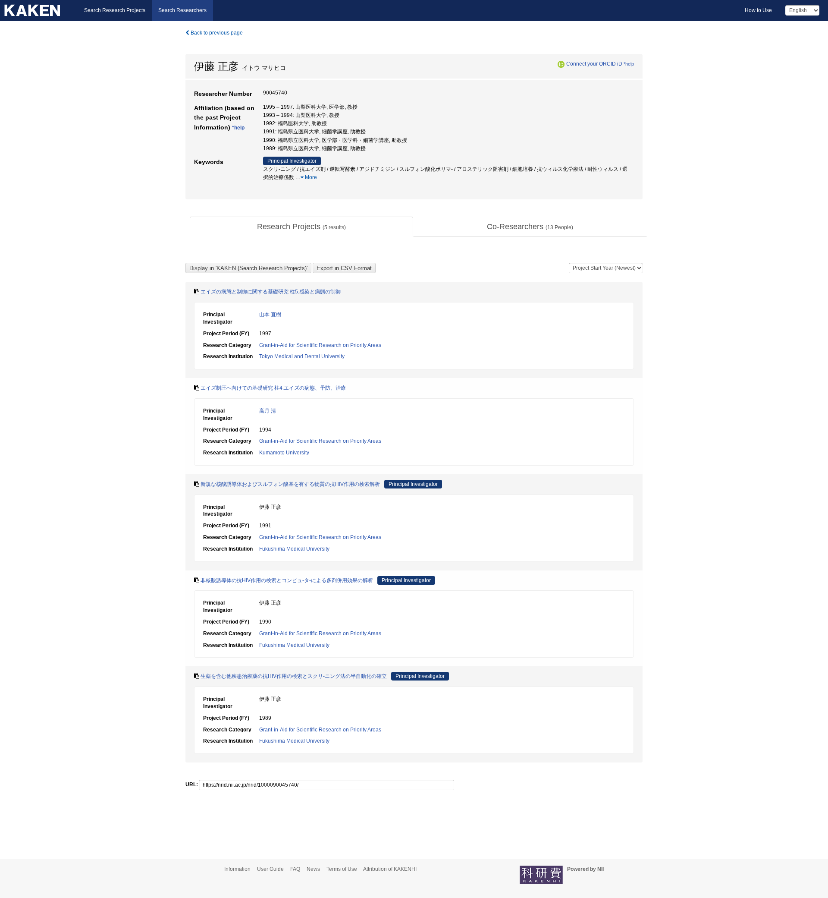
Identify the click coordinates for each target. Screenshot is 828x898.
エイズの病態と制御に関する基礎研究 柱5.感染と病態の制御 (271, 292)
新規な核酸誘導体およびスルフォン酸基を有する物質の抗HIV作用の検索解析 (290, 484)
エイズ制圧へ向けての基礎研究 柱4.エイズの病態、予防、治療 (273, 388)
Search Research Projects (114, 10)
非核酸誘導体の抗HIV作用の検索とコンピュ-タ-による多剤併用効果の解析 (287, 580)
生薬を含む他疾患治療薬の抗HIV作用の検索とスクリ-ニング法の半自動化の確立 (294, 676)
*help (629, 63)
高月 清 (267, 411)
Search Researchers (182, 10)
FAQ (295, 869)
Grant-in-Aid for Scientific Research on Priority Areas (320, 345)
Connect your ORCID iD (594, 64)
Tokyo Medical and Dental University (302, 356)
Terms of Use (341, 869)
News (313, 869)
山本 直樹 (270, 315)
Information (237, 869)
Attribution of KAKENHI (390, 869)
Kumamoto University (284, 453)
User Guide (270, 869)
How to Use (758, 10)
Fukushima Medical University (294, 549)
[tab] (301, 227)
